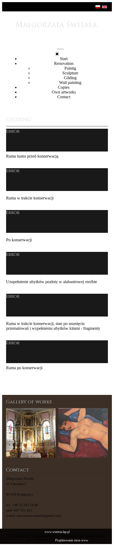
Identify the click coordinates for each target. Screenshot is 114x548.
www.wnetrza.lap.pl (57, 532)
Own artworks (64, 92)
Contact (63, 97)
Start (64, 58)
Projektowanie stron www (71, 540)
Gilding (70, 77)
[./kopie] (83, 433)
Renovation (63, 63)
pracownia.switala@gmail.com (39, 516)
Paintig (70, 68)
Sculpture (70, 73)
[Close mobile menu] (57, 54)
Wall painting (70, 82)
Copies (63, 87)
